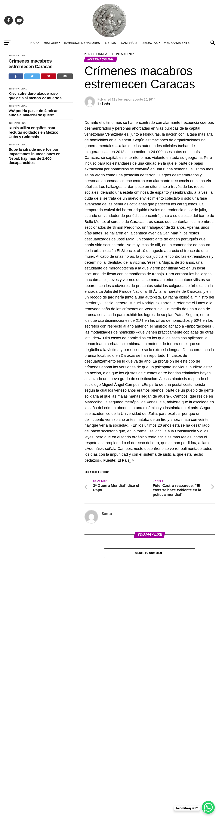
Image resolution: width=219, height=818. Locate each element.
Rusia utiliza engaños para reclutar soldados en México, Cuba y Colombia (34, 132)
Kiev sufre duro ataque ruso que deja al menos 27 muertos (35, 95)
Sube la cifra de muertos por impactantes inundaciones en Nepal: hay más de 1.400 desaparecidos (34, 156)
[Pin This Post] (48, 76)
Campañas (129, 42)
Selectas (150, 42)
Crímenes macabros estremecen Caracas (30, 63)
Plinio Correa (95, 54)
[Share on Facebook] (16, 76)
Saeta (106, 103)
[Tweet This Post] (32, 76)
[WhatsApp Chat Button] (208, 807)
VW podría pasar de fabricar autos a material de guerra (33, 113)
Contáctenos (123, 54)
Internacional (18, 88)
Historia (51, 42)
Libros (110, 42)
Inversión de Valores (82, 42)
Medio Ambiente (176, 42)
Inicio (34, 42)
